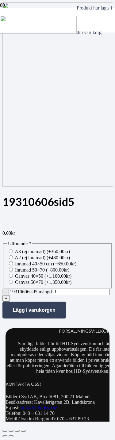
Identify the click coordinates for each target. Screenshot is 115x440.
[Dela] (17, 431)
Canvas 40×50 (43, 276)
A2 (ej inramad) (42, 257)
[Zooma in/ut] (4, 431)
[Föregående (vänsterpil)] (4, 436)
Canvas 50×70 (43, 282)
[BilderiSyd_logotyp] (38, 32)
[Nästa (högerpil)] (11, 436)
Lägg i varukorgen (34, 310)
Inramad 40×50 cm (45, 263)
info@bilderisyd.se (39, 407)
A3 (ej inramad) (42, 251)
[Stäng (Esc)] (23, 431)
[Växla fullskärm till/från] (11, 431)
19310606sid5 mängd (31, 291)
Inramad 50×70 (42, 269)
